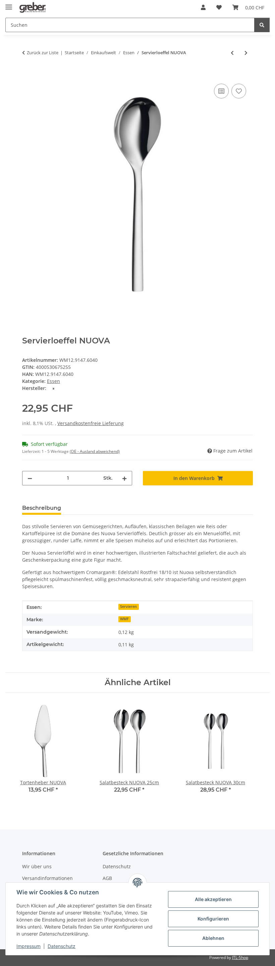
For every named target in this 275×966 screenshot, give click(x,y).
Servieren (128, 606)
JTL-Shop (240, 957)
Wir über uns (37, 866)
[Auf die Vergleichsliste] (221, 91)
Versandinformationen (47, 878)
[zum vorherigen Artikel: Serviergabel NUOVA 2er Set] (232, 53)
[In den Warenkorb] (27, 74)
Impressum (28, 946)
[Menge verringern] (29, 478)
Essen (53, 381)
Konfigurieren (213, 918)
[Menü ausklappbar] (8, 4)
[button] (203, 7)
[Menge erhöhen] (124, 478)
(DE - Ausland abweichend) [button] (95, 451)
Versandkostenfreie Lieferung (90, 423)
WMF (124, 619)
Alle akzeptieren (213, 899)
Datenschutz (61, 946)
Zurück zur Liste (42, 53)
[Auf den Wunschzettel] (238, 91)
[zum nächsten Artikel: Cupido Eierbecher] (246, 53)
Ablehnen (213, 938)
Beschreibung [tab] (41, 508)
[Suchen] (262, 25)
